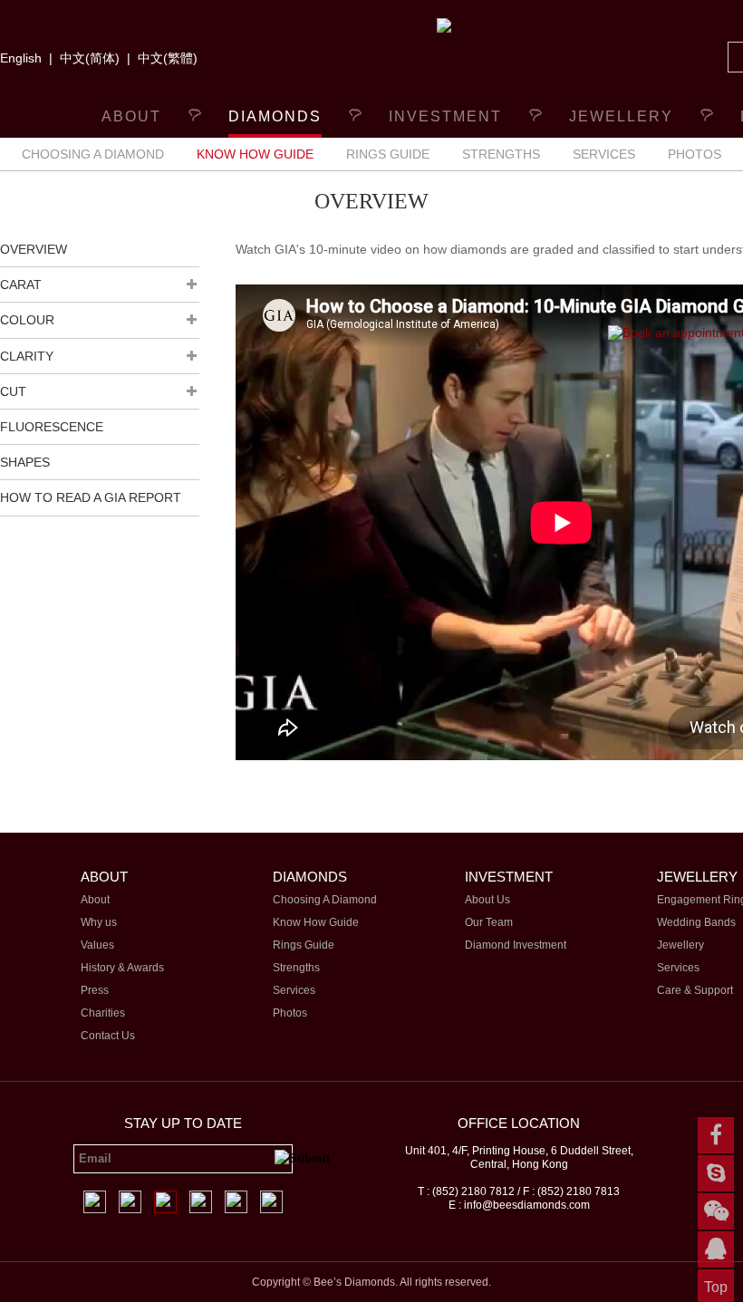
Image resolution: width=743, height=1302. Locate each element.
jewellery (621, 116)
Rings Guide (387, 154)
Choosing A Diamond (325, 899)
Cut (13, 391)
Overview (33, 249)
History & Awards (122, 967)
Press (95, 990)
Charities (103, 1013)
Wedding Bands (696, 922)
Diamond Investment (515, 945)
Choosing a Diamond (93, 154)
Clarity (26, 356)
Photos (694, 154)
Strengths (501, 154)
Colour (27, 320)
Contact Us (108, 1035)
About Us (487, 899)
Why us (99, 922)
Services (604, 154)
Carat (21, 284)
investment (445, 116)
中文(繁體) (168, 58)
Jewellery (680, 945)
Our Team (489, 922)
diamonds (275, 116)
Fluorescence (51, 427)
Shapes (25, 462)
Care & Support (695, 990)
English (21, 58)
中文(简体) (90, 58)
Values (97, 945)
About (131, 116)
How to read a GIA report (90, 497)
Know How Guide (255, 154)
